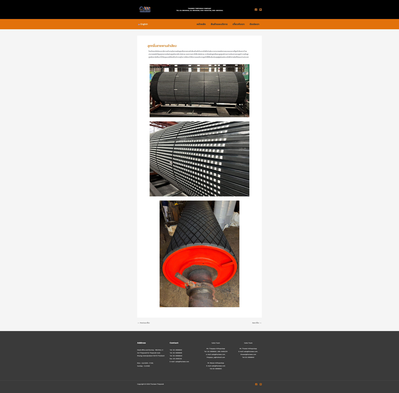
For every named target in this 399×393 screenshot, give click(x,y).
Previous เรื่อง (143, 322)
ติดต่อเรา (254, 24)
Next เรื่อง (257, 322)
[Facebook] (256, 9)
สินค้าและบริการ (219, 24)
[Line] (261, 384)
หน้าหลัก (201, 24)
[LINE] (260, 9)
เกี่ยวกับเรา (239, 24)
